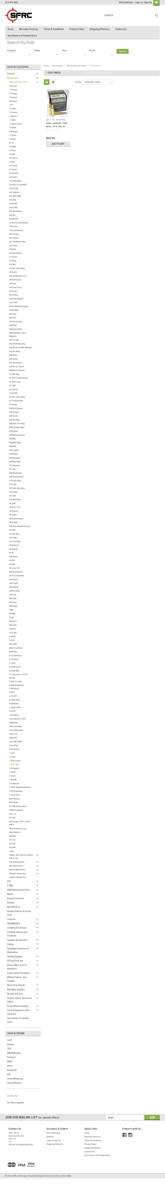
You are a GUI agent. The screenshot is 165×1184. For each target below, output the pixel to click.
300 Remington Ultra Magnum (17, 334)
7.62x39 (12, 772)
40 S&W (12, 530)
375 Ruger (13, 492)
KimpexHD (12, 1070)
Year (64, 50)
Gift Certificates (53, 1133)
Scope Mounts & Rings (17, 1006)
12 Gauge (13, 89)
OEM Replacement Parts (18, 889)
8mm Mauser (14, 798)
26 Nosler (13, 245)
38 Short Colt (14, 507)
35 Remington (14, 458)
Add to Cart (58, 144)
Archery (10, 902)
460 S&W (13, 598)
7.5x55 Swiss (14, 764)
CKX (9, 1048)
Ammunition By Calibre (18, 82)
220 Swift (13, 177)
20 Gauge (13, 97)
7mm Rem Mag (15, 726)
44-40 (11, 553)
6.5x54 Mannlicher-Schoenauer (16, 687)
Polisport (11, 1057)
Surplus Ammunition (17, 877)
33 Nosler (13, 404)
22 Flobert (13, 158)
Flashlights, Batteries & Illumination (18, 950)
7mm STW (13, 734)
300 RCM (13, 325)
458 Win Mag (14, 591)
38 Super (13, 515)
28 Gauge (13, 101)
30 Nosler (13, 291)
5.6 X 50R (13, 632)
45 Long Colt (14, 568)
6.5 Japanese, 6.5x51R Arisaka (18, 676)
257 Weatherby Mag (17, 241)
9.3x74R (12, 847)
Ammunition (13, 78)
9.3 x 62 (12, 840)
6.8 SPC (12, 711)
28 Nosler (13, 272)
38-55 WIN (13, 522)
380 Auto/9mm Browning (19, 526)
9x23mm (12, 836)
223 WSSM (13, 188)
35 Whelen (13, 454)
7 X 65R (12, 757)
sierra (9, 1065)
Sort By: (78, 82)
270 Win (12, 264)
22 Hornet (13, 165)
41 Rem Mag (14, 534)
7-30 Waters (14, 715)
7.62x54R (13, 779)
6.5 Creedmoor (15, 655)
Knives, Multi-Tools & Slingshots (17, 967)
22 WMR (12, 146)
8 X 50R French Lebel (17, 806)
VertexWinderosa (15, 1078)
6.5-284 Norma (15, 667)
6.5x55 (12, 692)
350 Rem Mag (14, 461)
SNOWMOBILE (13, 923)
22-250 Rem (14, 173)
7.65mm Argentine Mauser (20, 787)
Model (92, 50)
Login (137, 2)
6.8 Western (14, 703)
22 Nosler (13, 169)
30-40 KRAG (14, 310)
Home (11, 29)
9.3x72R (12, 843)
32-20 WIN (13, 393)
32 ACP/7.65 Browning (18, 378)
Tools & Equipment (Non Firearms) (18, 1012)
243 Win (12, 215)
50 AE (11, 617)
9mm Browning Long (17, 828)
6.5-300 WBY (14, 670)
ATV (9, 881)
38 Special (13, 511)
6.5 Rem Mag (14, 700)
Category (11, 50)
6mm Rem (13, 651)
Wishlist (50, 1137)
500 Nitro (13, 621)
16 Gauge (13, 93)
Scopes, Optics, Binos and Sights (19, 1000)
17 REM (12, 120)
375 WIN (12, 496)
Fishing (10, 944)
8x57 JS (12, 814)
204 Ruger (13, 131)
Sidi (8, 1074)
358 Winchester (15, 473)
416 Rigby (13, 537)
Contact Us (120, 29)
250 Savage (14, 234)
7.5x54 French (14, 760)
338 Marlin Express (17, 435)
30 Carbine (13, 295)
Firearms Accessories (17, 940)
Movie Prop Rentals (16, 985)
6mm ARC (13, 644)
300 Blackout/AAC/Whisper (20, 347)
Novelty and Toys (15, 993)
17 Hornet (13, 112)
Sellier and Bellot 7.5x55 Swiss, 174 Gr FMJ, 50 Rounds (56, 126)
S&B (47, 120)
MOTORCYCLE (13, 907)
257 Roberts (14, 238)
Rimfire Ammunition (17, 869)
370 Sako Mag (15, 480)
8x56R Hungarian (16, 810)
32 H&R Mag (14, 374)
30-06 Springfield (16, 299)
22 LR (11, 143)
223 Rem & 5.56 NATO (18, 184)
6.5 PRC (12, 663)
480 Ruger (13, 606)
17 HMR (12, 108)
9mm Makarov (15, 832)
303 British (13, 359)
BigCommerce (45, 1176)
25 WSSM (13, 203)
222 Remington (15, 181)
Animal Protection (15, 898)
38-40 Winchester (16, 518)
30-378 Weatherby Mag (18, 306)
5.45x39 (12, 629)
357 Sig (12, 469)
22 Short (12, 150)
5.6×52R (12, 636)
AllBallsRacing (13, 1052)
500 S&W (13, 625)
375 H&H (12, 484)
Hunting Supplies (15, 956)
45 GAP (12, 564)
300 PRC (12, 317)
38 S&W (12, 503)
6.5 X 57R (13, 696)
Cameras (11, 919)
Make (37, 50)
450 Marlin (13, 579)
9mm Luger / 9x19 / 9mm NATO (19, 823)
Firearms (11, 73)
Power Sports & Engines (18, 973)
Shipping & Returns (100, 29)
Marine (10, 894)
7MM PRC (13, 738)
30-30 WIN (13, 302)
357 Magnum (14, 465)
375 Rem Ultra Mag (17, 488)
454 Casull (13, 583)
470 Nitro (13, 602)
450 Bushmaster (15, 572)
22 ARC (12, 162)
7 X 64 (11, 753)
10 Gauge (13, 86)
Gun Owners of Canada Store (22, 35)
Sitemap (22, 1176)
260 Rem (12, 249)
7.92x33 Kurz (14, 795)
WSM (9, 1061)
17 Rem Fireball (15, 124)
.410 (11, 105)
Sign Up (148, 2)
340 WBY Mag (15, 442)
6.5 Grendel (14, 659)
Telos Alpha (66, 1176)
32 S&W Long (14, 382)
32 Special (13, 389)
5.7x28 (12, 640)
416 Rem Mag (14, 541)
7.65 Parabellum (15, 791)
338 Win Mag (14, 420)
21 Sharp (12, 135)
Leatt (9, 1040)
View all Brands (14, 1082)
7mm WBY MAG (15, 741)
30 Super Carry (15, 287)
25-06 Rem (13, 226)
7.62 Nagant (14, 768)
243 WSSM (13, 219)
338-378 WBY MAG (16, 427)
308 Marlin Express (17, 370)
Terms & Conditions (54, 29)
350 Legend (14, 450)
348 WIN (12, 446)
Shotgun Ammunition (18, 873)
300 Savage (14, 340)
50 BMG (12, 613)
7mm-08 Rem (14, 749)
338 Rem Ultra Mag (17, 423)
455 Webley (14, 587)
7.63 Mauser (14, 783)
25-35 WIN (13, 207)
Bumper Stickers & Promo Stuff (19, 913)
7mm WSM (13, 745)
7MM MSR (13, 722)
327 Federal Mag (16, 400)
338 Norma (13, 416)
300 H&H (12, 314)
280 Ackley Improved (17, 276)
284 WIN (12, 283)
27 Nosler (13, 257)
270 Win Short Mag (17, 268)
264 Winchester (15, 253)
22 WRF (12, 154)
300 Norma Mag (15, 321)
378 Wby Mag (14, 499)
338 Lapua (13, 431)
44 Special (13, 549)
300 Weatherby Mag (17, 344)
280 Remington (15, 279)
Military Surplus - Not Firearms (17, 979)
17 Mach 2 (13, 116)
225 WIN (12, 200)
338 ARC (12, 438)
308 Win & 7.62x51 (16, 366)
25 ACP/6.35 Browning (18, 222)
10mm (11, 851)
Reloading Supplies (16, 989)
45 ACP (12, 560)
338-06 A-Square (16, 408)
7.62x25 (12, 776)
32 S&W (12, 385)
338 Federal (14, 412)
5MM (11, 610)
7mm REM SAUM (16, 730)
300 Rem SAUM (15, 329)
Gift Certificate (126, 2)
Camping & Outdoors (17, 927)
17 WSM (12, 127)
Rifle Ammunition (16, 866)
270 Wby (12, 261)
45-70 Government (16, 575)
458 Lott (12, 594)
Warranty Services (28, 29)
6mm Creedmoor (16, 648)
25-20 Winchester (16, 230)
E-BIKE (10, 885)
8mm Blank (13, 802)
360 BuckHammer (16, 477)
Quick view (58, 114)
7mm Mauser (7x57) (17, 719)
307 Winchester (15, 362)
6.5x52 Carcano (15, 681)
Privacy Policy (76, 29)
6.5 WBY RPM (14, 707)
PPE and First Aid (15, 960)
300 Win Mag (14, 351)
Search (122, 51)
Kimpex (10, 1044)
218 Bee (12, 139)
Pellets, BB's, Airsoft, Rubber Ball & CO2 (21, 856)
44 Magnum (14, 545)
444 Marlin (13, 556)
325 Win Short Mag (17, 397)
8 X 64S (12, 817)
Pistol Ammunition (16, 862)
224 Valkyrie (14, 192)
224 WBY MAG (15, 196)
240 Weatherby (15, 211)
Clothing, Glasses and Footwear (17, 934)
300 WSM (13, 355)
